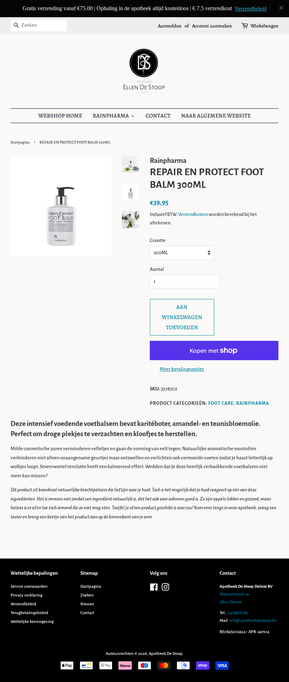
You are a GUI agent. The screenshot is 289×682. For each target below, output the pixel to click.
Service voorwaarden (29, 586)
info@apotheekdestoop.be (253, 620)
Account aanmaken (212, 26)
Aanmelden (170, 26)
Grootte (158, 240)
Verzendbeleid (23, 604)
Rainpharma (252, 403)
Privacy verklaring (26, 595)
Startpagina (20, 142)
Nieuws (87, 604)
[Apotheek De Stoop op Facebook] (154, 589)
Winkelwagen (264, 26)
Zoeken (87, 595)
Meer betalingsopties (182, 369)
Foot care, (221, 403)
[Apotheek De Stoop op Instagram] (165, 589)
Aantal (157, 269)
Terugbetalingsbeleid (29, 613)
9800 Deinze (231, 602)
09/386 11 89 (237, 613)
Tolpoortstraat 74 (234, 594)
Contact (87, 613)
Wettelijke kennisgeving (32, 621)
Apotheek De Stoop (165, 653)
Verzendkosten (193, 214)
